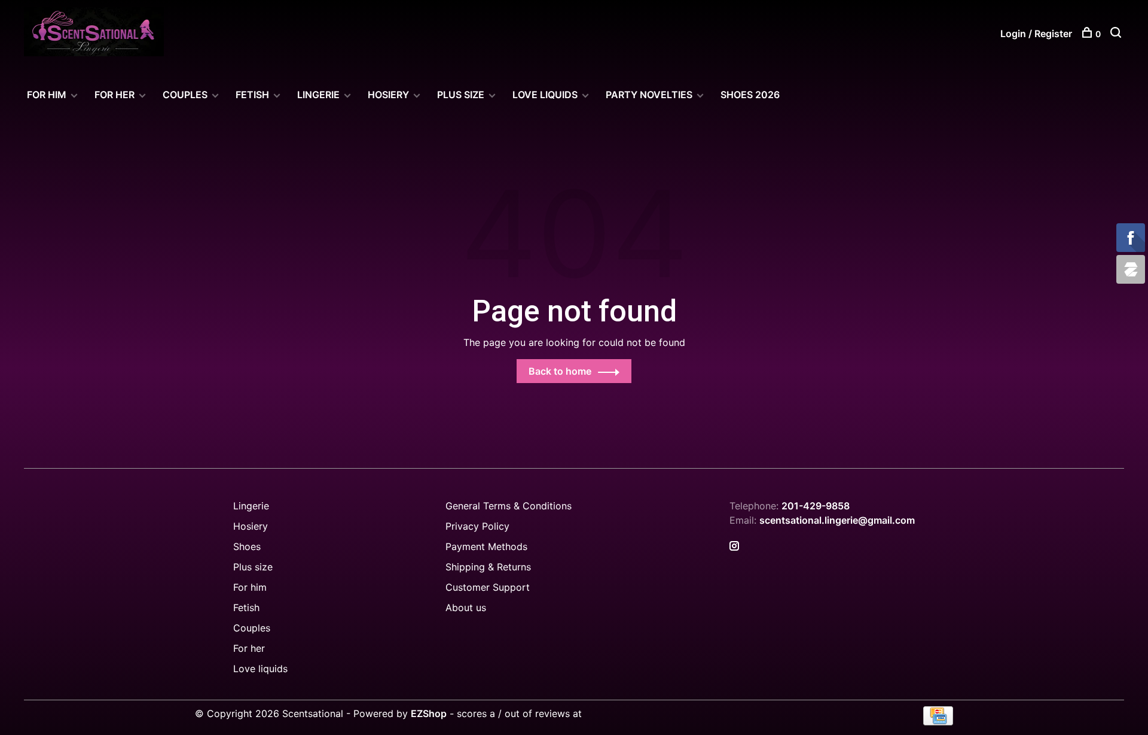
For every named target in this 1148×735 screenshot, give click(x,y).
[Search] (1117, 34)
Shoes (247, 546)
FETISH (252, 95)
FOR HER (114, 95)
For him (250, 587)
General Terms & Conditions (508, 506)
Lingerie (318, 95)
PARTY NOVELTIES (649, 95)
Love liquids (260, 669)
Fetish (246, 607)
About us (465, 607)
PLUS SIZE (460, 95)
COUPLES (185, 95)
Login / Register (1036, 34)
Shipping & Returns (488, 567)
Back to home (560, 371)
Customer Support (487, 587)
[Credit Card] (938, 722)
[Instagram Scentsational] (734, 546)
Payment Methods (486, 546)
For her (249, 648)
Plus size (253, 567)
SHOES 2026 (750, 95)
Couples (251, 628)
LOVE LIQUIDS (545, 95)
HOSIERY (388, 95)
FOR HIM (46, 95)
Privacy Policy (477, 526)
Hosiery (250, 526)
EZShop (429, 713)
